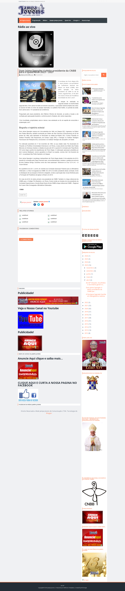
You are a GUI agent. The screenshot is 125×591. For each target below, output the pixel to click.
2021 (86, 305)
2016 (86, 321)
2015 (86, 324)
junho (88, 274)
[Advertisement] (92, 403)
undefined (25, 215)
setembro (90, 271)
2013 (86, 330)
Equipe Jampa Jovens (56, 20)
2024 (86, 262)
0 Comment (39, 75)
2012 (86, 333)
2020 (86, 309)
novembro (90, 268)
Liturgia (75, 20)
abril (88, 280)
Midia (44, 20)
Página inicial (25, 20)
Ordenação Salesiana (97, 88)
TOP (63, 585)
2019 (86, 312)
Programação (36, 20)
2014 (86, 327)
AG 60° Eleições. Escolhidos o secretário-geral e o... (96, 284)
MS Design (84, 587)
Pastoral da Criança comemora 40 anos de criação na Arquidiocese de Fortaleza (34, 2)
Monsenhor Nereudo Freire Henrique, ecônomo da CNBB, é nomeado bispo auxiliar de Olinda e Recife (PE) (94, 183)
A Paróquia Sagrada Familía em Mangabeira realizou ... (96, 296)
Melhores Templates (69, 587)
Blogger (49, 413)
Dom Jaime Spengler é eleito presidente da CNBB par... (94, 289)
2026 (86, 256)
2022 (86, 302)
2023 (86, 265)
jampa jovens (43, 202)
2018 (86, 315)
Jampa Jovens (51, 587)
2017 (86, 318)
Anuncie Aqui (86, 20)
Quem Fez (68, 20)
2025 (86, 259)
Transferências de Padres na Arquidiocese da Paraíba (98, 99)
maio (88, 277)
